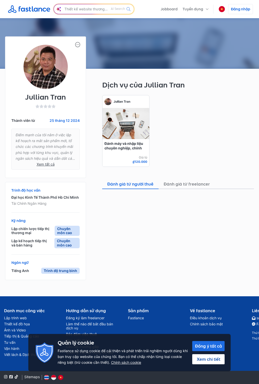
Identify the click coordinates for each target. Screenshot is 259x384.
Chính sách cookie (126, 362)
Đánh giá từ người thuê (130, 184)
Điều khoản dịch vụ (206, 318)
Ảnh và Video (15, 330)
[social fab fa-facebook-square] (11, 377)
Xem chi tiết (208, 359)
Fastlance (136, 318)
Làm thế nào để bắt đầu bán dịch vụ (89, 326)
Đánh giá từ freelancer (187, 184)
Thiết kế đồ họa (17, 324)
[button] (195, 9)
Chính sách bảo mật (206, 324)
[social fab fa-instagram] (5, 377)
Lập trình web (15, 318)
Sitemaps (32, 377)
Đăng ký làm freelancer (85, 318)
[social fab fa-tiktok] (16, 377)
